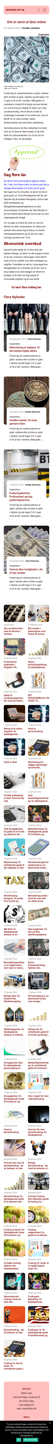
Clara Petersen (34, 339)
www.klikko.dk (29, 1408)
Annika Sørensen (32, 412)
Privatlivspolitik (30, 1440)
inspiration (43, 34)
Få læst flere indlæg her (26, 287)
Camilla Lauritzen (31, 28)
